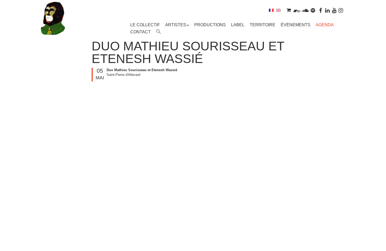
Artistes (175, 25)
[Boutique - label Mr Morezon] (288, 10)
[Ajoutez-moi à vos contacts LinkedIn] (327, 10)
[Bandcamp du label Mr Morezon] (297, 10)
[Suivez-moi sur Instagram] (340, 10)
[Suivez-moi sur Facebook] (320, 10)
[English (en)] (278, 10)
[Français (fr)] (271, 10)
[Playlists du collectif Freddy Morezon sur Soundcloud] (305, 10)
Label (237, 25)
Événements (295, 25)
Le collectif (145, 25)
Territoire (262, 25)
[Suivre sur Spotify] (313, 10)
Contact (140, 32)
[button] (158, 32)
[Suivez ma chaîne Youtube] (334, 10)
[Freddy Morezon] (53, 26)
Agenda (325, 25)
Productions (210, 25)
